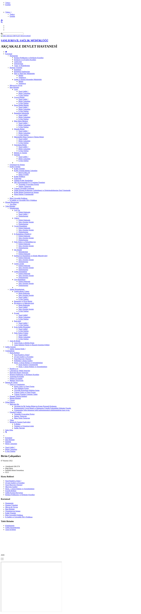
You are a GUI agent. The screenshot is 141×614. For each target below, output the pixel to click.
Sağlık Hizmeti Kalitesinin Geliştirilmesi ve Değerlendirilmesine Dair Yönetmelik (42, 190)
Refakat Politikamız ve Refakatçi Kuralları (29, 58)
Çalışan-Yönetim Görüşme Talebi (25, 394)
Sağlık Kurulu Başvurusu (14, 493)
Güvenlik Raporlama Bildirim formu (26, 390)
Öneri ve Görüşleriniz (17, 384)
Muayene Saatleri (11, 487)
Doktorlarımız (23, 216)
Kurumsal (8, 54)
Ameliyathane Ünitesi (21, 291)
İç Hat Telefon (24, 95)
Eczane (16, 313)
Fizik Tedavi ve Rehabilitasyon (25, 242)
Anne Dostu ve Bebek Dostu (24, 343)
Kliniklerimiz (14, 208)
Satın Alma (9, 430)
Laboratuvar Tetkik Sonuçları (20, 371)
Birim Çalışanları (24, 93)
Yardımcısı (22, 77)
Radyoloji (17, 321)
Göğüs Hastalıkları (20, 272)
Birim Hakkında (24, 293)
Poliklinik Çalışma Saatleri (23, 361)
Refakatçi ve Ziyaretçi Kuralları (25, 60)
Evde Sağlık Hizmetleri (22, 327)
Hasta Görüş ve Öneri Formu (24, 386)
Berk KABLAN (24, 172)
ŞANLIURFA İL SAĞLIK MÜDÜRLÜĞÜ (24, 40)
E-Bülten (17, 424)
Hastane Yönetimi (16, 68)
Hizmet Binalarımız (12, 202)
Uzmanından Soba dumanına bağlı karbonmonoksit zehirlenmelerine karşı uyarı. (42, 410)
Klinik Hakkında (24, 212)
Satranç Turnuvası (25, 186)
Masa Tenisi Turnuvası (22, 418)
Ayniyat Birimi (19, 97)
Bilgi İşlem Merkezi (21, 121)
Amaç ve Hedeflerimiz (22, 66)
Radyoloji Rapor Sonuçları (19, 373)
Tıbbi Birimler (10, 206)
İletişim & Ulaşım (11, 382)
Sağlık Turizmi (10, 347)
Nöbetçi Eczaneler (16, 378)
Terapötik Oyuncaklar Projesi (29, 184)
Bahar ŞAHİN (24, 174)
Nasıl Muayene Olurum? (22, 359)
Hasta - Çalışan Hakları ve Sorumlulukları (19, 489)
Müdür (21, 75)
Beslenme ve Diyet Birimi (23, 301)
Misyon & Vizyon (16, 85)
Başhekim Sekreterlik (21, 113)
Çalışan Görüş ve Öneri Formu (25, 392)
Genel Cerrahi (19, 264)
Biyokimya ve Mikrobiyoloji (24, 303)
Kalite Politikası (19, 176)
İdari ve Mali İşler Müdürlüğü (24, 73)
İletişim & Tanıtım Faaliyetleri (20, 422)
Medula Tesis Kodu (16, 380)
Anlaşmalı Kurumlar (17, 376)
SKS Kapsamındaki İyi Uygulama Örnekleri (29, 182)
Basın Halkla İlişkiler (21, 105)
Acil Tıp (17, 210)
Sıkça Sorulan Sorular (26, 222)
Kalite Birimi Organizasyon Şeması (26, 192)
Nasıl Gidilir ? (23, 91)
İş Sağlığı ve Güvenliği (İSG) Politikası (23, 200)
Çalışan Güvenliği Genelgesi (24, 188)
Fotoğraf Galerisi (15, 412)
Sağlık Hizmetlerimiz (17, 289)
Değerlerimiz (18, 64)
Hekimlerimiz (23, 252)
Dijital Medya (10, 402)
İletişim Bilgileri (15, 398)
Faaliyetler (17, 178)
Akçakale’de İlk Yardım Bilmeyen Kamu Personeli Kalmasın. (35, 406)
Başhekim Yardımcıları (22, 72)
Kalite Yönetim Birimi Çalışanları (25, 171)
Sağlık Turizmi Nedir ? (18, 349)
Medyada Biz (14, 404)
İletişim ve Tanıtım (20, 153)
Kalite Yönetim (15, 167)
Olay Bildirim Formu (21, 388)
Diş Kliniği (18, 250)
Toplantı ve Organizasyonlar (24, 426)
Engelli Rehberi (10, 491)
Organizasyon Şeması (17, 165)
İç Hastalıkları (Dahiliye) (22, 234)
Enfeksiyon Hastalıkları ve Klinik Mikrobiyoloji (30, 256)
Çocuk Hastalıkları (20, 226)
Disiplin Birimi (19, 129)
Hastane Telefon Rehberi (18, 396)
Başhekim (17, 70)
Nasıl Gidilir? (23, 115)
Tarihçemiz (18, 62)
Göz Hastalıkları (19, 279)
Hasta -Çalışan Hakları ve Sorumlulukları (28, 363)
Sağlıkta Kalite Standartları (23, 180)
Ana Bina (13, 204)
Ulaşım (12, 400)
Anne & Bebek (15, 341)
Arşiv (16, 89)
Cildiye (16, 218)
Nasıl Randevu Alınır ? (13, 481)
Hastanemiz (14, 56)
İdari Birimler (14, 87)
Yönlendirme (9, 351)
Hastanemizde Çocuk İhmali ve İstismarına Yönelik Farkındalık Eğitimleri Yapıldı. (42, 408)
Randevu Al (14, 369)
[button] (8, 12)
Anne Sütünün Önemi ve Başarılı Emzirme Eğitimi (31, 345)
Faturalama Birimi (20, 145)
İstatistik (17, 155)
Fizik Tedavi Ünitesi (21, 333)
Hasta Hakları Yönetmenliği (23, 194)
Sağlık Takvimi (19, 428)
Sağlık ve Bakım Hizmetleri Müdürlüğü (28, 79)
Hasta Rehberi (15, 353)
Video (12, 420)
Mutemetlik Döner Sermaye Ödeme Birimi (29, 137)
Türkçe (7, 3)
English (8, 5)
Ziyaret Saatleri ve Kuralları (23, 357)
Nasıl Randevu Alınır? (22, 355)
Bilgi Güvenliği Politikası (18, 198)
